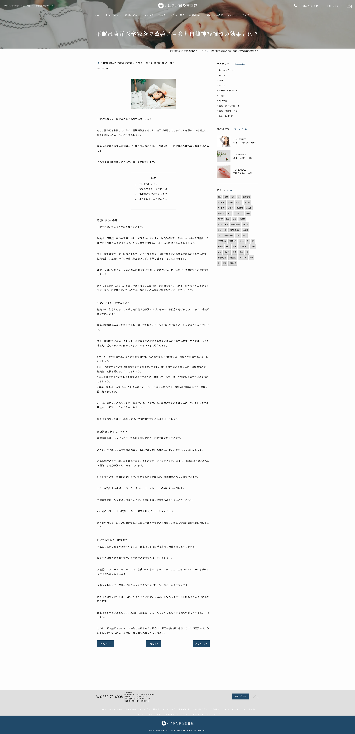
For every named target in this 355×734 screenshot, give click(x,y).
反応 (228, 246)
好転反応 (221, 213)
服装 (232, 197)
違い (244, 235)
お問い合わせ (332, 5)
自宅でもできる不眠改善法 (153, 198)
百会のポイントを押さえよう (154, 189)
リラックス (239, 213)
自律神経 (223, 100)
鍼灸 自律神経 (226, 115)
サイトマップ (213, 714)
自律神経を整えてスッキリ (153, 194)
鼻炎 (228, 219)
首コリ (247, 202)
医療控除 (246, 197)
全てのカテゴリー (227, 70)
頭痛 (241, 252)
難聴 (224, 263)
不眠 (221, 80)
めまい (222, 75)
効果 (234, 246)
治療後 (230, 202)
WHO (242, 241)
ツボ (251, 257)
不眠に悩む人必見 (148, 184)
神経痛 (220, 246)
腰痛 (234, 252)
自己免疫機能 (235, 230)
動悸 (234, 219)
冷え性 (222, 85)
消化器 (245, 224)
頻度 (226, 197)
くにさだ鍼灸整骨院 (225, 235)
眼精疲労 (233, 257)
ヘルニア (243, 257)
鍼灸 (219, 252)
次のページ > (201, 643)
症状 (238, 235)
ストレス (221, 208)
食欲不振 (239, 208)
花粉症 (220, 219)
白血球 (245, 230)
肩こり (227, 252)
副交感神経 (222, 241)
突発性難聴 (235, 224)
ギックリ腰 (222, 230)
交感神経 (233, 241)
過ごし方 (221, 202)
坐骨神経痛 (222, 257)
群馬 (253, 246)
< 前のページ (105, 643)
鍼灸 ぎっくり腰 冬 (229, 105)
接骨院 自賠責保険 (228, 90)
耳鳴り (222, 95)
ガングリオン (223, 224)
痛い (229, 213)
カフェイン (244, 246)
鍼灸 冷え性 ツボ (228, 110)
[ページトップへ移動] (256, 696)
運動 (248, 213)
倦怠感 (242, 219)
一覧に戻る (153, 643)
